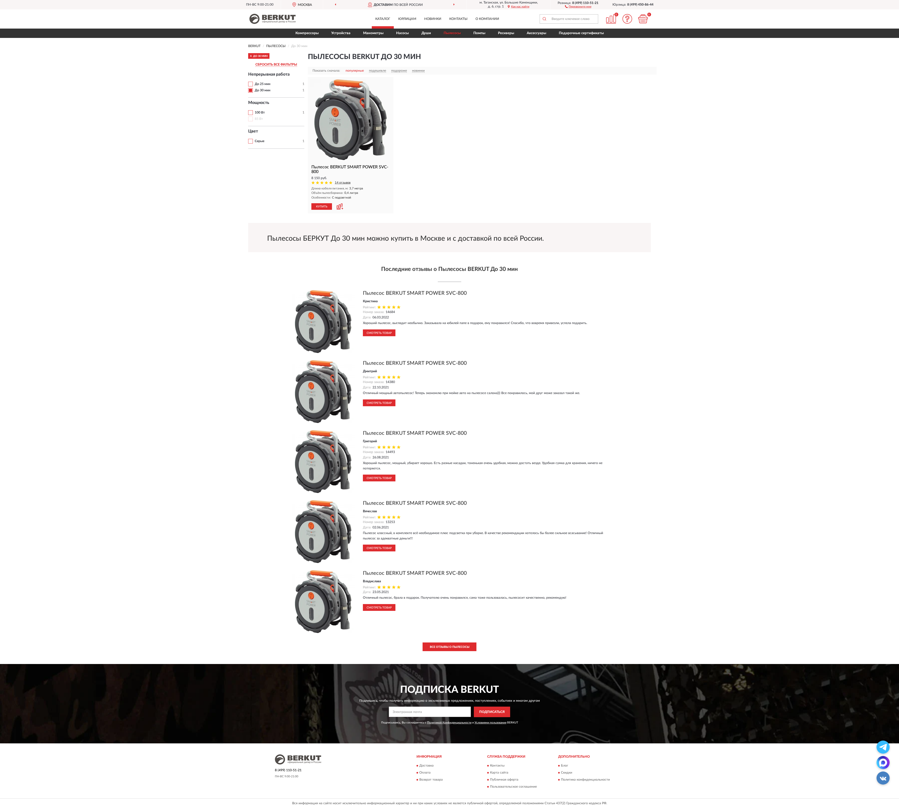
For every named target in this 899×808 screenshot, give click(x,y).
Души (426, 33)
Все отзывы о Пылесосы (449, 647)
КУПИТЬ (321, 206)
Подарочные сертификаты (581, 33)
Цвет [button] (253, 131)
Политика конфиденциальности (585, 780)
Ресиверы (506, 33)
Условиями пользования (490, 722)
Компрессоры (307, 33)
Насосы (402, 33)
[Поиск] (544, 19)
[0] (643, 19)
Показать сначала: (326, 70)
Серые (259, 141)
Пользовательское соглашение (513, 787)
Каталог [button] (382, 19)
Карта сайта (499, 773)
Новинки (432, 19)
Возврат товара (431, 780)
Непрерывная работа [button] (269, 74)
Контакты (458, 19)
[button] (578, 6)
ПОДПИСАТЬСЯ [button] (492, 712)
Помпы (479, 33)
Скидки (566, 773)
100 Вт (260, 112)
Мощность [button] (258, 103)
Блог (564, 765)
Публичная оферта (504, 780)
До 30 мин (262, 90)
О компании (487, 19)
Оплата (425, 773)
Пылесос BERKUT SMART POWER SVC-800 (415, 293)
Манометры (373, 33)
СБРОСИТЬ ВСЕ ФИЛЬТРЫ (276, 64)
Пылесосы (452, 33)
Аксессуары (536, 33)
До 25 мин (262, 84)
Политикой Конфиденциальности (449, 722)
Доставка (426, 765)
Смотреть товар (379, 333)
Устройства (340, 33)
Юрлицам (407, 19)
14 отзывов (342, 182)
